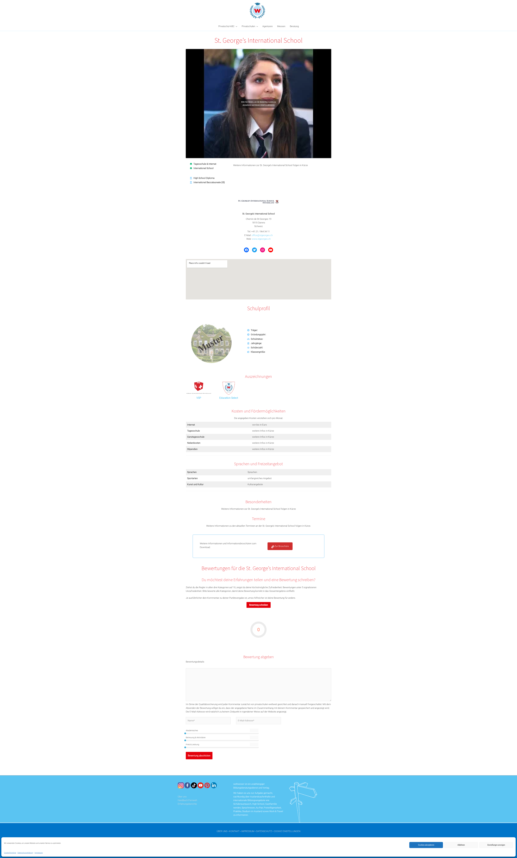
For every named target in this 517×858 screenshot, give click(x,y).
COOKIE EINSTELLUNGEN (287, 831)
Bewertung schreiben (258, 605)
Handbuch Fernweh (187, 800)
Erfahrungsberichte (187, 804)
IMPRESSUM (247, 831)
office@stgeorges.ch (262, 235)
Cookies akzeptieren (426, 845)
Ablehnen (461, 845)
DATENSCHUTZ (264, 831)
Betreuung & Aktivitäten (196, 737)
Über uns (182, 796)
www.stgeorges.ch (261, 239)
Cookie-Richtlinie (10, 853)
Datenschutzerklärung (25, 853)
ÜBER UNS (222, 831)
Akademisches (192, 730)
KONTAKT (234, 831)
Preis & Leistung (192, 744)
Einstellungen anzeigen (496, 845)
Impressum (39, 853)
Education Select (228, 397)
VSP (198, 397)
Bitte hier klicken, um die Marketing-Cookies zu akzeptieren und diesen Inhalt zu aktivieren (258, 103)
